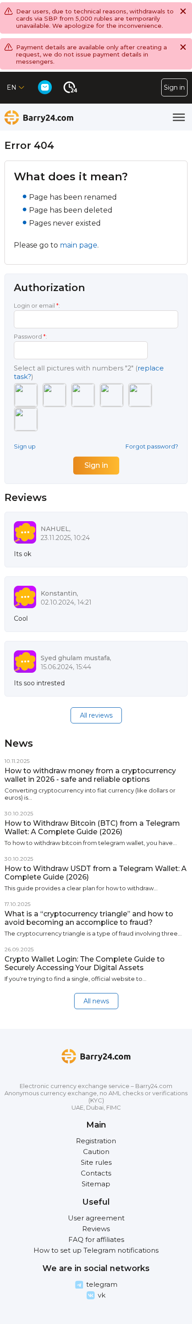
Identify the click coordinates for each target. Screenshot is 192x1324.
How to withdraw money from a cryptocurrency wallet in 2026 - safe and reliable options (90, 775)
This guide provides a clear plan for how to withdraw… (81, 888)
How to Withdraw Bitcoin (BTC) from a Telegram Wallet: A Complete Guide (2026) (92, 827)
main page (78, 245)
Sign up (25, 446)
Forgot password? (151, 446)
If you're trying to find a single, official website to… (75, 978)
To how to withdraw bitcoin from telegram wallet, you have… (90, 842)
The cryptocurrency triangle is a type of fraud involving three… (93, 933)
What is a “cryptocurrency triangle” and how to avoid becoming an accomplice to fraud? (88, 918)
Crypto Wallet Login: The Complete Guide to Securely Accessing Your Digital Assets (84, 963)
